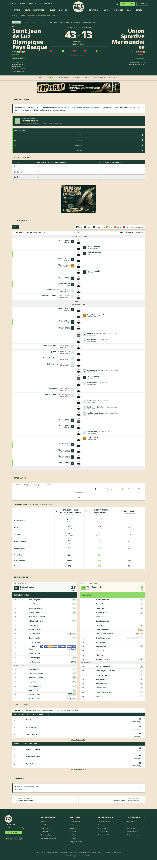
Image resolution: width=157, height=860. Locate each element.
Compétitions (39, 10)
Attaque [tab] (27, 485)
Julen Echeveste (34, 604)
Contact (100, 852)
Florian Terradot (35, 642)
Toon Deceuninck (102, 621)
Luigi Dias (52, 352)
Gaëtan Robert (16, 66)
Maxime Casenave (35, 608)
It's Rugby (15, 16)
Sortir (139, 10)
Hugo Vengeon (92, 382)
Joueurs (26, 10)
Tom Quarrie (91, 401)
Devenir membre (127, 4)
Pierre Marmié (101, 612)
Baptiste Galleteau (94, 333)
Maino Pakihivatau (103, 600)
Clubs (53, 10)
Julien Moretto (92, 339)
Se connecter (143, 4)
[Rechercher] (117, 4)
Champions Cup (46, 832)
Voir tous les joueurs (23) (78, 740)
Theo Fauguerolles (134, 64)
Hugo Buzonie (101, 647)
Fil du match (63, 78)
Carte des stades (103, 828)
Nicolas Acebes (34, 653)
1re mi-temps (79, 236)
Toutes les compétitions (49, 838)
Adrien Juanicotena (36, 621)
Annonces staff (132, 828)
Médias (41, 78)
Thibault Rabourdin (135, 62)
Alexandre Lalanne (49, 296)
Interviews (73, 832)
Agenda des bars (132, 832)
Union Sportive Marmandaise (128, 39)
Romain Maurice (102, 604)
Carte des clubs (103, 825)
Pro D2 (43, 825)
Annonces (119, 10)
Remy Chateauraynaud (95, 315)
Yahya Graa (100, 617)
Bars (130, 10)
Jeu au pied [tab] (37, 485)
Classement (113, 78)
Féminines (94, 10)
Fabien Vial (100, 608)
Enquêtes (73, 835)
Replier (78, 301)
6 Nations (44, 828)
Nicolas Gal (100, 625)
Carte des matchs (104, 821)
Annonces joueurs (133, 825)
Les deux (17, 710)
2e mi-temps (79, 305)
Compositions (99, 78)
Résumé (51, 78)
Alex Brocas (100, 642)
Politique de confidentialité (68, 852)
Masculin (12, 3)
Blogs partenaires (46, 3)
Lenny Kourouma (93, 438)
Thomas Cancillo (49, 358)
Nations (63, 10)
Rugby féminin (75, 821)
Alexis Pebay (53, 388)
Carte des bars (103, 832)
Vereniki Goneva (102, 651)
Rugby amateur (75, 825)
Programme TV (103, 835)
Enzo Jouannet (50, 289)
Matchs (16, 10)
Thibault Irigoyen (35, 658)
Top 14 (43, 821)
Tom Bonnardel (16, 69)
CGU (94, 852)
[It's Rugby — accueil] (78, 7)
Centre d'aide (40, 852)
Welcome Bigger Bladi (37, 617)
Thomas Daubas (17, 71)
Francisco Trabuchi (50, 345)
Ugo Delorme (92, 431)
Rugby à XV (32, 3)
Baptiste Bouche (93, 407)
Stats (87, 78)
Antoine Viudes (16, 64)
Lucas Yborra (33, 625)
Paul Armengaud (35, 630)
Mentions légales (52, 852)
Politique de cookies (85, 852)
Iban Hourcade (34, 638)
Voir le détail (137, 721)
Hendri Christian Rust (95, 413)
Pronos (106, 10)
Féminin (22, 3)
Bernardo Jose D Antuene (96, 370)
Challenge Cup (46, 835)
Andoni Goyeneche (35, 600)
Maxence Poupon (35, 612)
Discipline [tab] (49, 485)
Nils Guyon (100, 655)
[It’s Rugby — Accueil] (8, 819)
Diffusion (77, 78)
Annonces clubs (132, 821)
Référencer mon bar (133, 835)
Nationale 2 (52, 22)
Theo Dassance (16, 62)
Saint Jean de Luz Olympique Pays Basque (29, 39)
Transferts (73, 828)
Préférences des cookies (113, 852)
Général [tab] (17, 485)
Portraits (73, 838)
